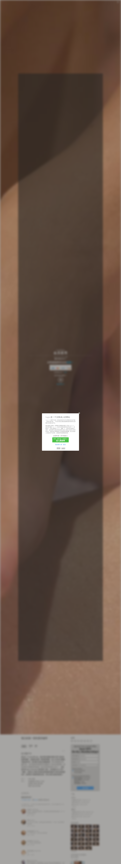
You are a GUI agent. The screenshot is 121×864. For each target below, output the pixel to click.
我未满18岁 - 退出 (60, 444)
